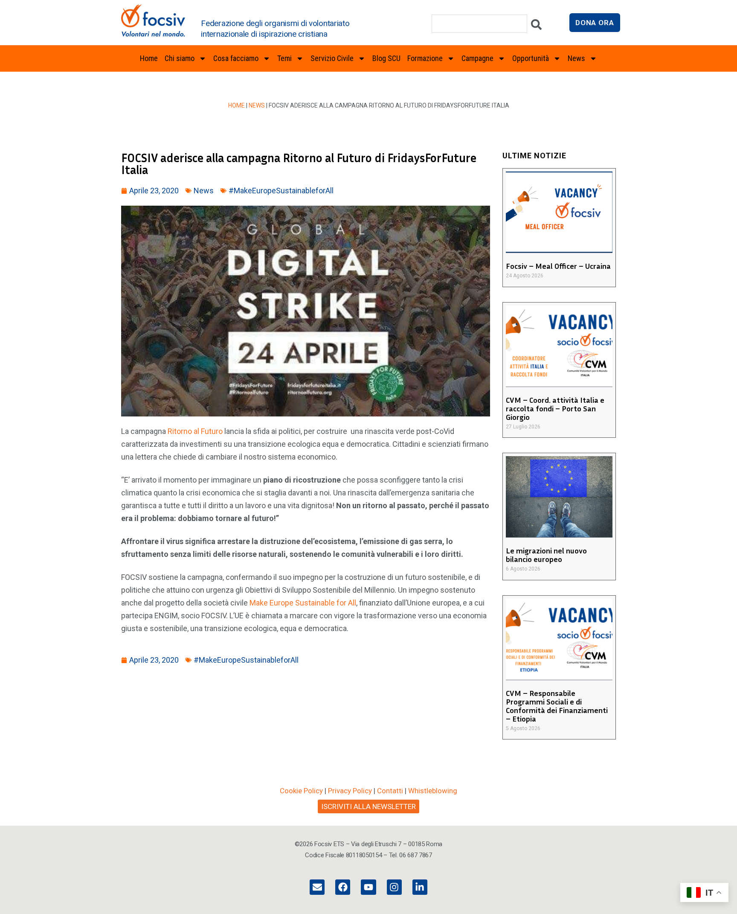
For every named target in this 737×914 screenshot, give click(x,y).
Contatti (390, 790)
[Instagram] (394, 886)
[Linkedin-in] (419, 886)
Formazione (425, 58)
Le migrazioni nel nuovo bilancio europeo (546, 555)
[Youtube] (368, 886)
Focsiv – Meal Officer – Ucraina (558, 266)
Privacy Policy (350, 790)
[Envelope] (317, 886)
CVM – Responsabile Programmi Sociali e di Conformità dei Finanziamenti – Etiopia (557, 705)
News (257, 105)
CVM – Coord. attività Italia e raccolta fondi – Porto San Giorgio (555, 408)
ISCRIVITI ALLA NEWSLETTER (368, 806)
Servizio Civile (332, 58)
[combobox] (479, 24)
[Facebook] (342, 886)
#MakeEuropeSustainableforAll (281, 190)
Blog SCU (386, 58)
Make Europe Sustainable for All (303, 602)
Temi (284, 58)
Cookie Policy (301, 790)
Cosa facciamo (235, 58)
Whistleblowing (432, 790)
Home (149, 58)
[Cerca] (536, 27)
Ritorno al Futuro (195, 431)
